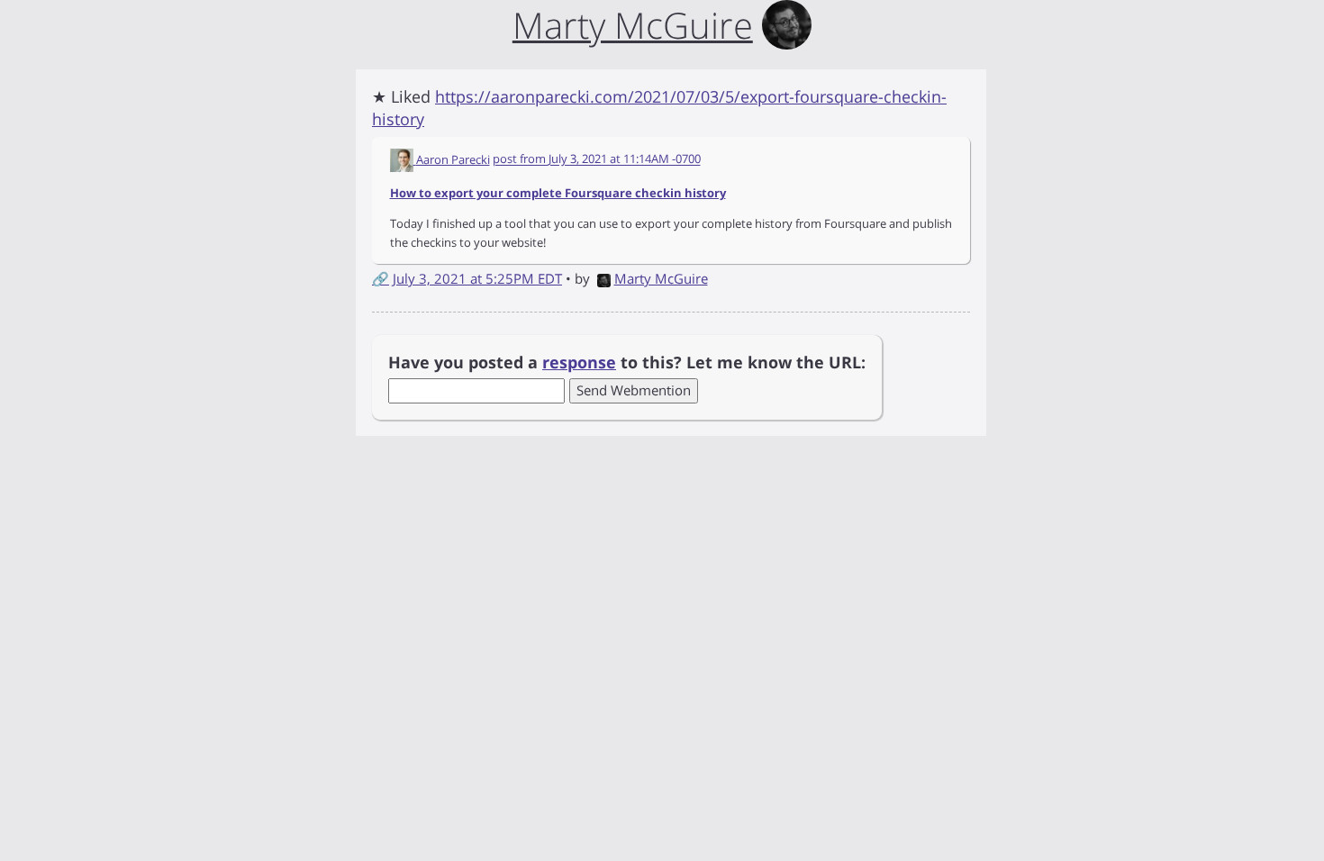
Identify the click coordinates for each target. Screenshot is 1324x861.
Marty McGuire (661, 278)
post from (597, 159)
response (579, 362)
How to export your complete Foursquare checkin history (558, 193)
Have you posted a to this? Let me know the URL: (627, 362)
